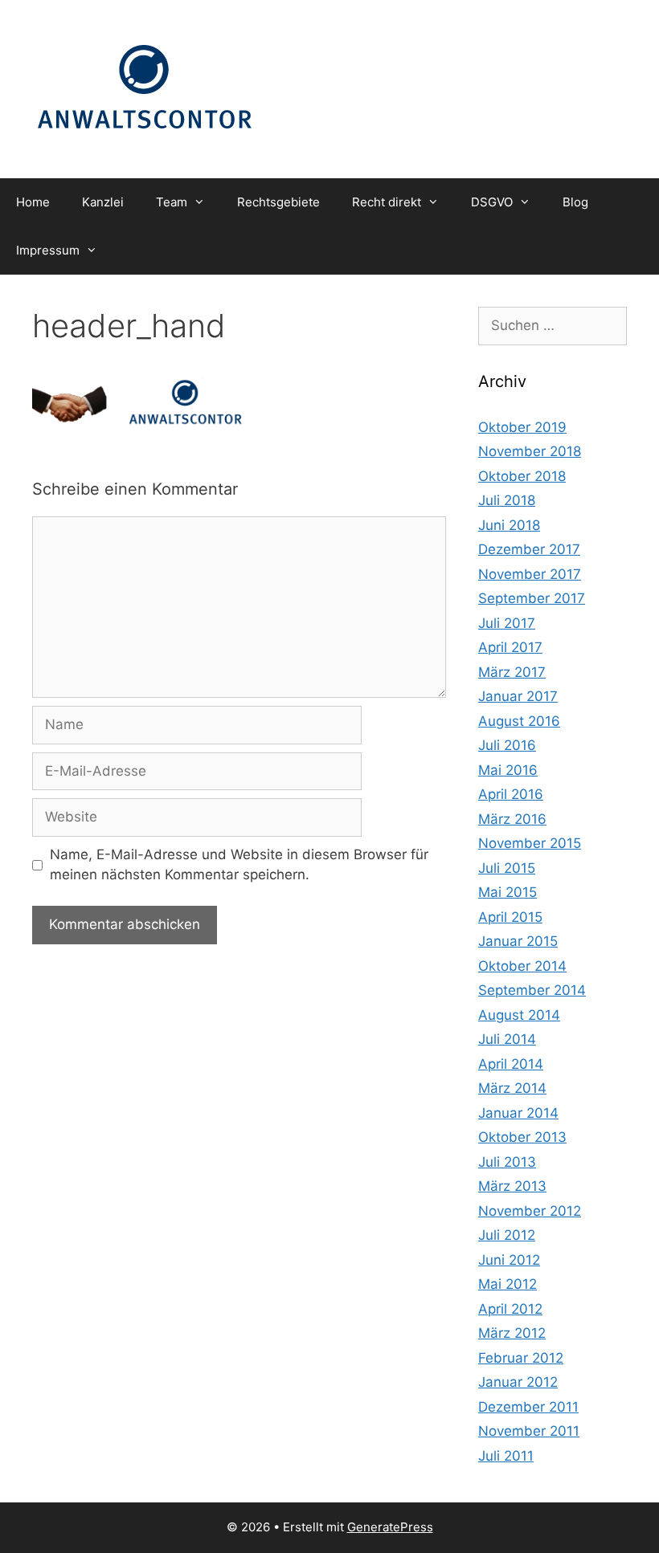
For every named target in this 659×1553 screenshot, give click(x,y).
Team (171, 202)
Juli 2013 (507, 1162)
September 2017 (531, 598)
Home (33, 202)
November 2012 (529, 1211)
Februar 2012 (520, 1358)
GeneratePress (390, 1527)
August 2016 (519, 721)
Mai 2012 (507, 1284)
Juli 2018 (506, 500)
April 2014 (510, 1064)
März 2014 (512, 1088)
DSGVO (492, 202)
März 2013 (512, 1186)
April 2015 (510, 917)
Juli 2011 (506, 1456)
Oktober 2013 (522, 1137)
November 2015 (529, 843)
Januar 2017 (518, 696)
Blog (575, 202)
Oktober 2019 (522, 427)
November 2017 (529, 574)
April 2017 (510, 647)
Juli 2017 (506, 623)
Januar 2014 (518, 1113)
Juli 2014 (507, 1039)
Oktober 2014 (522, 966)
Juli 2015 (506, 868)
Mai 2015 (507, 892)
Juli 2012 (506, 1235)
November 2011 (528, 1431)
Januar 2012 (518, 1382)
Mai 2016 (508, 770)
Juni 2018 (509, 525)
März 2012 (512, 1333)
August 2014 (519, 1015)
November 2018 (529, 451)
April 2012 (510, 1309)
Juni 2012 (509, 1260)
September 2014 (532, 990)
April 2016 (510, 794)
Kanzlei (103, 202)
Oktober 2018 (522, 476)
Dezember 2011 (528, 1407)
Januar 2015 (518, 941)
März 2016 (512, 819)
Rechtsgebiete (278, 202)
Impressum (48, 250)
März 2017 (512, 672)
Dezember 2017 (529, 549)
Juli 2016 (507, 745)
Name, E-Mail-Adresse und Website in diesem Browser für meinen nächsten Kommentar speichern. (239, 864)
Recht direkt (386, 202)
